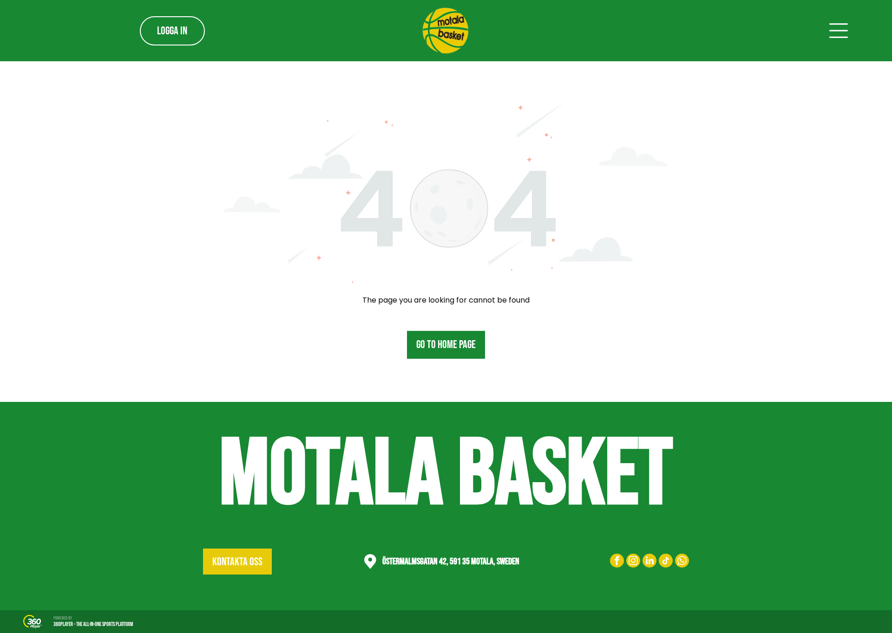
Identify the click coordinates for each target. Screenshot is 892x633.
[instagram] (633, 562)
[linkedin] (649, 562)
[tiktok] (666, 562)
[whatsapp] (682, 562)
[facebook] (617, 562)
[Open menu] (838, 31)
